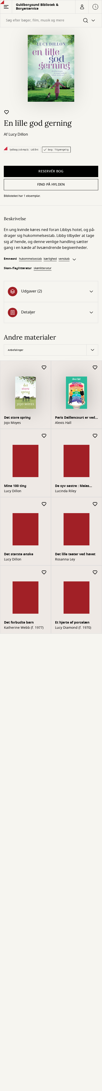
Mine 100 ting (15, 485)
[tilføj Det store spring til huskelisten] (44, 368)
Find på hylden (51, 184)
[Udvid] (74, 259)
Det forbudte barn (19, 622)
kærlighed (50, 259)
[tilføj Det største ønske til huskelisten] (44, 504)
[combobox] (51, 20)
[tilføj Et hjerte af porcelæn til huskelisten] (95, 572)
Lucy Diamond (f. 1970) (73, 628)
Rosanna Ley (65, 559)
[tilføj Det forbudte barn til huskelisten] (44, 572)
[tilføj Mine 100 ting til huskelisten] (44, 436)
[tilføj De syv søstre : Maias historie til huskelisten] (95, 436)
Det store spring (17, 417)
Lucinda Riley (65, 491)
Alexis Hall (63, 423)
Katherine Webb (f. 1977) (23, 628)
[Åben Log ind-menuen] (81, 6)
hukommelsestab (30, 259)
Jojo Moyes (12, 423)
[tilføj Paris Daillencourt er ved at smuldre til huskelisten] (95, 368)
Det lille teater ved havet (75, 554)
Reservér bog (50, 171)
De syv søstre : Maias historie (72, 486)
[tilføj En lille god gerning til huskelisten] (6, 112)
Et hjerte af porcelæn (72, 622)
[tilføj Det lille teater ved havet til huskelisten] (95, 504)
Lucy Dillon (18, 134)
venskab (64, 259)
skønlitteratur (42, 268)
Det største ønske (18, 554)
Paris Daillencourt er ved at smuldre (75, 418)
